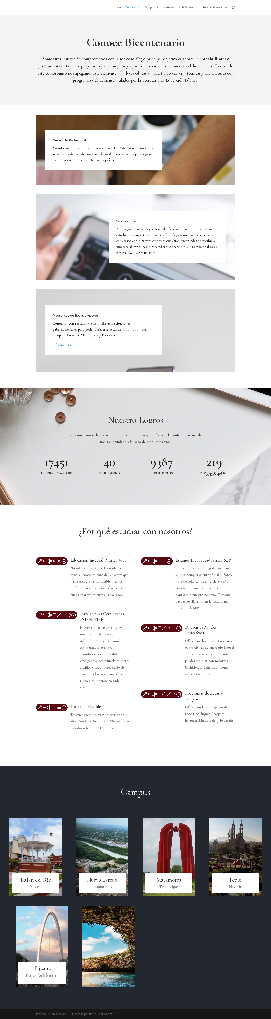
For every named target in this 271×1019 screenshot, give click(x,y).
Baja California (42, 975)
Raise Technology (101, 1014)
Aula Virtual (186, 7)
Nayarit (35, 886)
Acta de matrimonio (143, 252)
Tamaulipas (102, 886)
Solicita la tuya (63, 345)
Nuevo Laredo (102, 879)
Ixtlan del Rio (36, 879)
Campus (149, 7)
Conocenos (133, 7)
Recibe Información (215, 7)
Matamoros (168, 879)
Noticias (168, 7)
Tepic (235, 879)
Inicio (117, 7)
